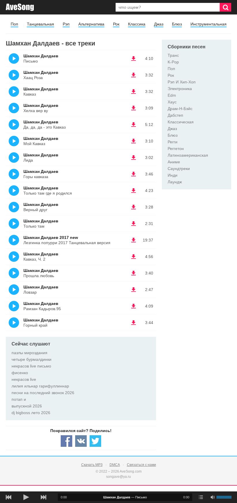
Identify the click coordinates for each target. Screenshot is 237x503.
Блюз (177, 24)
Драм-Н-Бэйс (180, 108)
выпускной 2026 (27, 406)
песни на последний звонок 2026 (43, 392)
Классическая (181, 122)
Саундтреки (179, 168)
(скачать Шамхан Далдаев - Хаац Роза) (133, 75)
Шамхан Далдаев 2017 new (50, 237)
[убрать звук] (212, 497)
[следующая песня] (43, 497)
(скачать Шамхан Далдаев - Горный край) (133, 322)
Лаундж (175, 182)
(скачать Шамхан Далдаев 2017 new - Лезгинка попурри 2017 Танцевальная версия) (133, 240)
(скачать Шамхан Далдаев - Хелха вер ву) (133, 108)
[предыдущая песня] (8, 497)
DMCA (115, 465)
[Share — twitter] (95, 441)
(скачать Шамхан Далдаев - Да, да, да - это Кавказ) (133, 124)
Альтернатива (91, 24)
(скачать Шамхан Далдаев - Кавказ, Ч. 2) (133, 256)
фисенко (20, 372)
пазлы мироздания (29, 352)
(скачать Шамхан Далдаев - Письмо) (133, 58)
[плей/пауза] (26, 497)
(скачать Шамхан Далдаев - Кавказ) (133, 91)
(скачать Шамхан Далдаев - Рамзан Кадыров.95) (133, 306)
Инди (172, 175)
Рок (116, 24)
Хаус (172, 102)
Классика (136, 24)
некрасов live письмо (31, 366)
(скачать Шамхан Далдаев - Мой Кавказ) (133, 141)
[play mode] (201, 497)
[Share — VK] (81, 441)
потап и (19, 399)
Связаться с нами (141, 465)
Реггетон (176, 148)
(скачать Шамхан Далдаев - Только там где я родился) (133, 190)
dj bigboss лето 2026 (31, 412)
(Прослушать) (14, 58)
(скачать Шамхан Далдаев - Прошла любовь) (133, 273)
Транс (173, 55)
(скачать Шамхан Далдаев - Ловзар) (133, 289)
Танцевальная (40, 24)
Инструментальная (208, 24)
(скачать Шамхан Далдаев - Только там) (133, 223)
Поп (14, 24)
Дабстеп (175, 115)
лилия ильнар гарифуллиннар (40, 386)
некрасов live (24, 379)
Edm (172, 95)
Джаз (158, 24)
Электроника (180, 88)
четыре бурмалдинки (31, 359)
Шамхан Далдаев (40, 56)
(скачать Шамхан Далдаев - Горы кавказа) (133, 174)
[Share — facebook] (66, 441)
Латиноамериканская (188, 155)
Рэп (66, 24)
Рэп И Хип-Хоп (182, 82)
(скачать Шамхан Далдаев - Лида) (133, 157)
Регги (172, 142)
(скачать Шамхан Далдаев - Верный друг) (133, 207)
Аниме (174, 162)
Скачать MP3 (92, 465)
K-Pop (173, 62)
